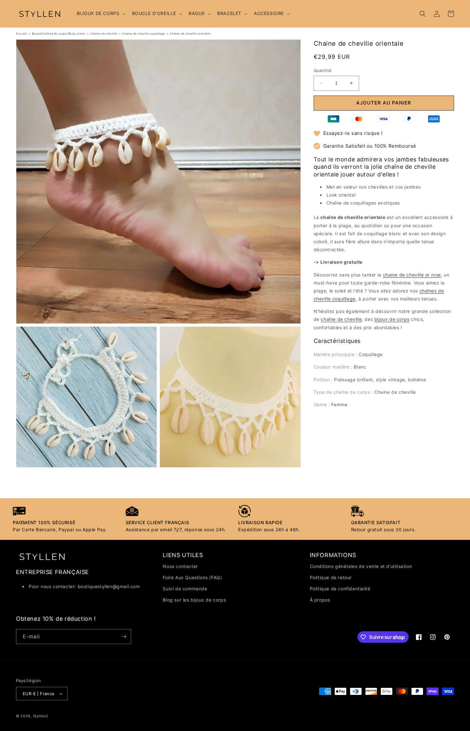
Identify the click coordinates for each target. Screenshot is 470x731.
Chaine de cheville (103, 33)
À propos (320, 600)
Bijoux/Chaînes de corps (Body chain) (59, 33)
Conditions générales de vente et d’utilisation (361, 566)
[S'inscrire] (124, 636)
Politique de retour (331, 577)
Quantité (323, 70)
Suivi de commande (185, 588)
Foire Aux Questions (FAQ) (192, 577)
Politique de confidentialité (340, 588)
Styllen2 (40, 716)
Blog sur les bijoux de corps (194, 600)
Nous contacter (180, 566)
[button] (100, 13)
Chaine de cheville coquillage (143, 33)
